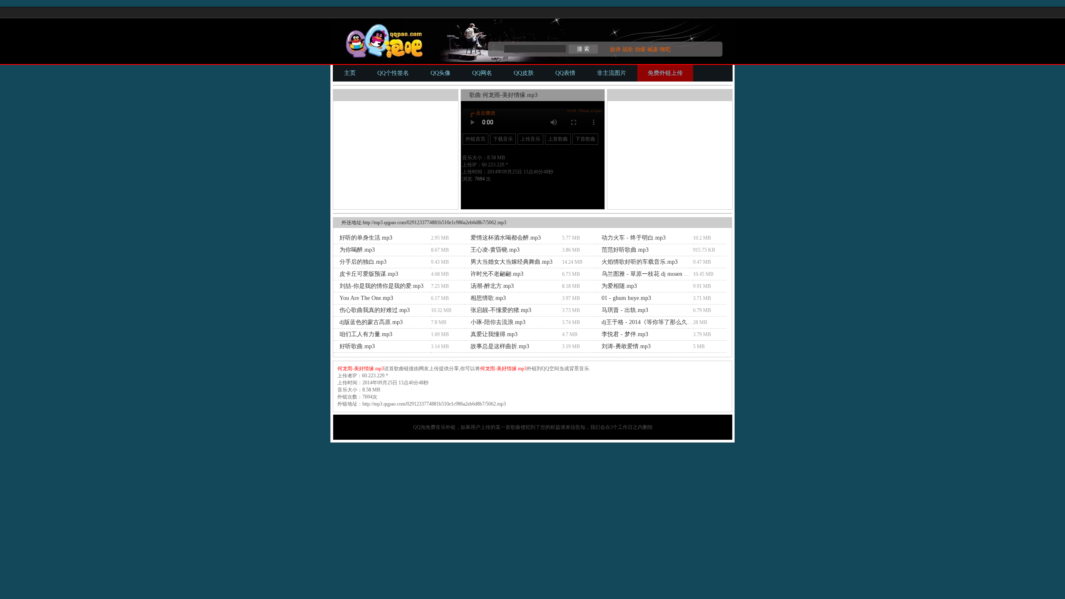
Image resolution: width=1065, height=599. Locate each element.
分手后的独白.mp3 (362, 262)
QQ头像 (441, 73)
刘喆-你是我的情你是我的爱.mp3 (381, 286)
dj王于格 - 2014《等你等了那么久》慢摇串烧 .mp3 (666, 322)
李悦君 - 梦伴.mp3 (625, 334)
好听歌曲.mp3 (357, 346)
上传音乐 (530, 139)
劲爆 (640, 49)
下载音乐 (503, 139)
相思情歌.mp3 (488, 298)
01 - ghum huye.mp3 (626, 298)
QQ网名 (482, 73)
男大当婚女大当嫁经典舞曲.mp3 (511, 262)
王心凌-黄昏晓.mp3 (495, 250)
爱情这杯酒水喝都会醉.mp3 (506, 238)
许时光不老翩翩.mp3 (497, 274)
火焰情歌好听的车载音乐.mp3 (640, 262)
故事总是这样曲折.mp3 (500, 346)
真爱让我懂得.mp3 (494, 334)
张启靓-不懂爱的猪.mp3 (501, 310)
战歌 (627, 49)
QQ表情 (565, 73)
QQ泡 (419, 427)
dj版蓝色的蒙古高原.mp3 (371, 322)
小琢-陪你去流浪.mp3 (498, 322)
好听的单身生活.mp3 (365, 238)
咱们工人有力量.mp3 (365, 334)
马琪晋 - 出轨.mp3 (625, 310)
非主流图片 (611, 73)
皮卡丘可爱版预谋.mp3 (368, 274)
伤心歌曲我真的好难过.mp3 (374, 310)
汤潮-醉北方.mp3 (492, 286)
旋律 (615, 49)
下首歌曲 (585, 139)
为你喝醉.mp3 (357, 250)
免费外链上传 (665, 73)
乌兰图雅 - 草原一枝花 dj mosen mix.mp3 (653, 274)
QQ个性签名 (393, 73)
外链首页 (475, 139)
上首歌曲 (558, 139)
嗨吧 (665, 49)
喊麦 (652, 49)
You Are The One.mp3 (366, 298)
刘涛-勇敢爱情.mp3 (626, 346)
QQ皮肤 (524, 73)
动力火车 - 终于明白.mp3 (634, 238)
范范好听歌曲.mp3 (625, 250)
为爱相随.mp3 (619, 286)
